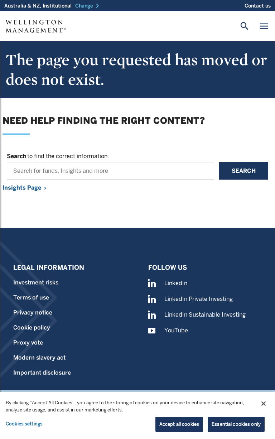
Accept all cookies (179, 424)
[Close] (263, 403)
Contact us (258, 6)
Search (244, 170)
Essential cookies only (236, 424)
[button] (88, 5)
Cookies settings (24, 423)
